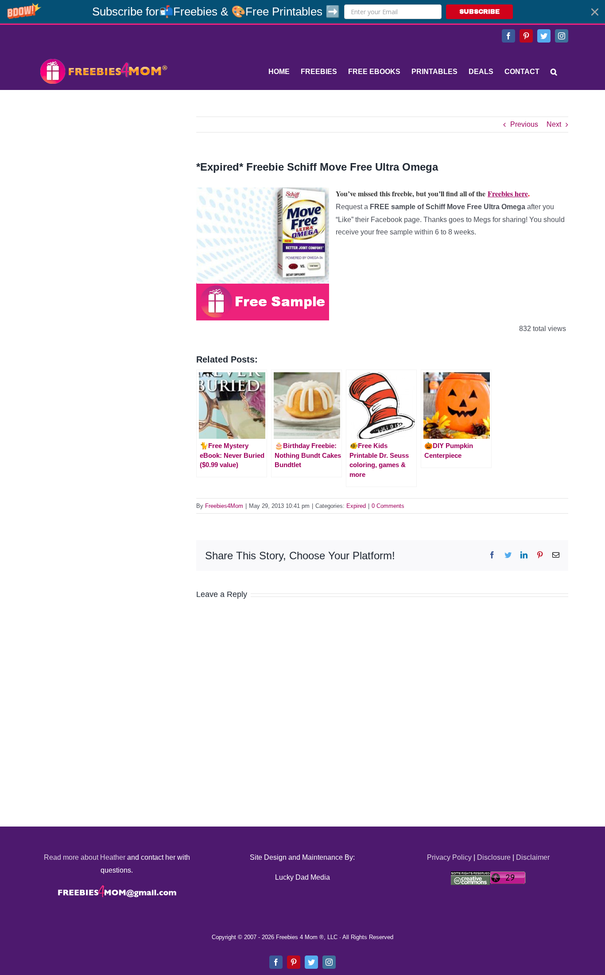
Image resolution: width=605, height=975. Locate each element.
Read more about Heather (84, 857)
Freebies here (508, 193)
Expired (356, 506)
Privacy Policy (449, 857)
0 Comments (388, 506)
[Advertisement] (103, 172)
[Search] (554, 72)
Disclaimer (533, 857)
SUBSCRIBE (479, 11)
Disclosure (494, 857)
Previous (524, 124)
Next (554, 124)
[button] (302, 11)
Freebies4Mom (224, 506)
